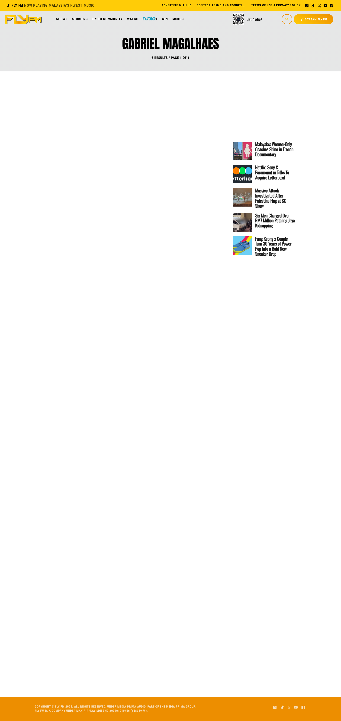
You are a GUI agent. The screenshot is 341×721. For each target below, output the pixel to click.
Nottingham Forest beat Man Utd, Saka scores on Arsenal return (149, 230)
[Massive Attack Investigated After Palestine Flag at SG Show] (242, 197)
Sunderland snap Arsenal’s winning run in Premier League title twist (152, 132)
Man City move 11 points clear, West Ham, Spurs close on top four (149, 520)
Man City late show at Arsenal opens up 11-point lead (146, 614)
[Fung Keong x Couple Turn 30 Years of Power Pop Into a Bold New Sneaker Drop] (242, 245)
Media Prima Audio (131, 706)
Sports (114, 212)
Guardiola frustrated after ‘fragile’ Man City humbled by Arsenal (151, 328)
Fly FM (50, 5)
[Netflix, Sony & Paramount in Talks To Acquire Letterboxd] (242, 174)
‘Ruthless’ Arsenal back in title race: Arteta (152, 421)
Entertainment (121, 114)
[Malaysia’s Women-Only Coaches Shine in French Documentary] (242, 151)
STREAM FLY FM (313, 19)
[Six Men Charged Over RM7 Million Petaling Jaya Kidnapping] (242, 222)
